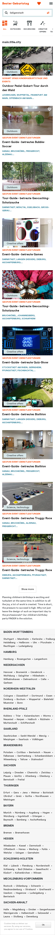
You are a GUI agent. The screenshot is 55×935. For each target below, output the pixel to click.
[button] (22, 74)
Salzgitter (23, 676)
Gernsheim (33, 853)
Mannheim (23, 639)
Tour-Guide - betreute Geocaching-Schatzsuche (25, 200)
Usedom (8, 893)
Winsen (37, 873)
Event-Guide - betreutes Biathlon (24, 414)
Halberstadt (27, 913)
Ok (43, 925)
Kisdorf (7, 873)
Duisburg (8, 699)
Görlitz (18, 776)
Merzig (42, 736)
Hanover (8, 672)
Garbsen (8, 683)
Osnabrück (36, 672)
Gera (16, 792)
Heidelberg (9, 642)
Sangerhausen (47, 909)
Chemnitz (32, 772)
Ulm (35, 642)
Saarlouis (23, 739)
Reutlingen (9, 646)
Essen (49, 696)
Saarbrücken (10, 736)
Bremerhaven (22, 833)
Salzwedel (43, 913)
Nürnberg (20, 812)
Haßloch (32, 719)
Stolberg (18, 916)
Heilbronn (24, 642)
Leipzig (7, 772)
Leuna (7, 916)
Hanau (22, 849)
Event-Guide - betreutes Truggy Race (27, 518)
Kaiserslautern (32, 716)
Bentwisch (34, 752)
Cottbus (21, 752)
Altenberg (30, 776)
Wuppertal (34, 699)
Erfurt (7, 792)
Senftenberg (24, 756)
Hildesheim (38, 676)
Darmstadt (35, 845)
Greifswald (45, 889)
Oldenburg (21, 886)
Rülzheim (45, 719)
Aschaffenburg (38, 820)
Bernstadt (9, 779)
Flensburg (27, 866)
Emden (32, 909)
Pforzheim (46, 642)
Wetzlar (8, 853)
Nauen (47, 752)
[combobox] (27, 13)
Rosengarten (24, 659)
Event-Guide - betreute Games (22, 254)
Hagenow (21, 893)
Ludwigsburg (26, 646)
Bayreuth (8, 820)
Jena (25, 792)
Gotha (28, 796)
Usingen (20, 853)
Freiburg (50, 639)
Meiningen (9, 800)
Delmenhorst (30, 679)
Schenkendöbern (44, 756)
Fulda (45, 849)
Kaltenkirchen (22, 873)
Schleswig (9, 869)
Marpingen (9, 739)
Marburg (33, 849)
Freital (21, 779)
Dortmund (37, 696)
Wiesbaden (10, 845)
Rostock (8, 886)
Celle (43, 679)
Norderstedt (43, 866)
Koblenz (8, 716)
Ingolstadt (23, 816)
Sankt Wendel (28, 736)
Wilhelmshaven (12, 679)
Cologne (8, 696)
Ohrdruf (8, 796)
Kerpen (20, 719)
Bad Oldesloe (25, 869)
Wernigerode (11, 913)
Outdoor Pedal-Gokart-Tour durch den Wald (25, 88)
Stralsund (30, 889)
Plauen (7, 776)
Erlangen (37, 816)
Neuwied (8, 719)
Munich (7, 812)
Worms (47, 716)
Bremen (8, 833)
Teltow (24, 759)
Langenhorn (40, 659)
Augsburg (34, 812)
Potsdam (8, 752)
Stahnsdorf (37, 759)
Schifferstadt (28, 723)
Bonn (20, 703)
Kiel (5, 866)
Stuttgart (9, 639)
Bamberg (21, 820)
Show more (27, 589)
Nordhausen (42, 796)
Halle (6, 909)
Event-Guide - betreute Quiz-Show (25, 362)
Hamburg (8, 659)
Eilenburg (45, 776)
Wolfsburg (9, 676)
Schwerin (36, 886)
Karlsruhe (37, 639)
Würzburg (9, 816)
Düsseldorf (22, 696)
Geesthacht (42, 869)
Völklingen (37, 739)
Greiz (19, 796)
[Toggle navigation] (50, 3)
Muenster (9, 703)
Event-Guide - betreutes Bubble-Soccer (23, 144)
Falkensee (9, 756)
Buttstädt (48, 792)
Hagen (46, 812)
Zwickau (45, 772)
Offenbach (9, 849)
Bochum (21, 699)
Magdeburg (18, 909)
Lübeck (15, 866)
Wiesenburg (10, 759)
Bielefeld (48, 699)
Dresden (19, 772)
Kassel (22, 845)
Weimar (35, 792)
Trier (18, 716)
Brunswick (21, 672)
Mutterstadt (10, 723)
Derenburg (32, 916)
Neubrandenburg (13, 889)
